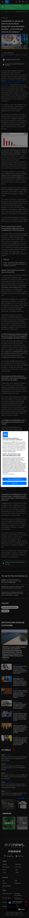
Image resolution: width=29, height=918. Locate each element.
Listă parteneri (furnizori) (8, 474)
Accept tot (14, 483)
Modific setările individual (14, 479)
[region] (14, 459)
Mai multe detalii (11, 451)
